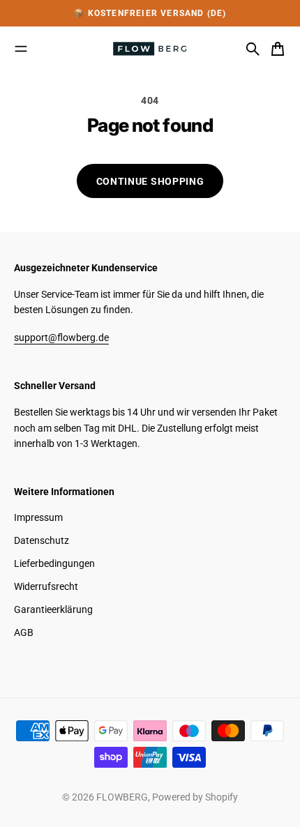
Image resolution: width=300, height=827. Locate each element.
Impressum (38, 517)
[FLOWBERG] (150, 48)
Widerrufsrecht (46, 586)
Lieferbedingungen (54, 563)
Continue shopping (150, 181)
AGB (23, 632)
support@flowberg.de (61, 337)
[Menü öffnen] (21, 48)
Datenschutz (41, 540)
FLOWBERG (122, 797)
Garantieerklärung (53, 609)
